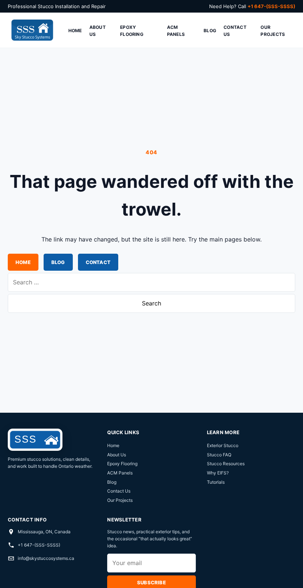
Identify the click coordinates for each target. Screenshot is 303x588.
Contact (98, 262)
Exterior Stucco (222, 445)
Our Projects (273, 30)
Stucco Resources (226, 463)
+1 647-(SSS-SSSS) (39, 545)
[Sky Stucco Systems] (32, 30)
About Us (97, 30)
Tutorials (216, 482)
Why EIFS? (218, 473)
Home (75, 30)
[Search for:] (151, 282)
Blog (210, 30)
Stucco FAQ (219, 454)
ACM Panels (176, 30)
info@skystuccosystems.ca (46, 558)
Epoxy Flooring (131, 30)
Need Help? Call (252, 6)
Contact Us (235, 30)
